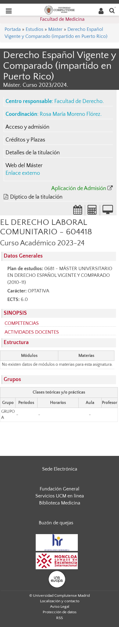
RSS (59, 618)
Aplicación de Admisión (78, 188)
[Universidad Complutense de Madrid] (59, 9)
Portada (13, 29)
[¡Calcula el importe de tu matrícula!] (92, 212)
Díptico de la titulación (36, 197)
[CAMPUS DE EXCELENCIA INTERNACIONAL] (57, 560)
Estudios (34, 29)
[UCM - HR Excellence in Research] (57, 542)
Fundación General (59, 489)
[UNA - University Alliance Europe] (57, 579)
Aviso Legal (59, 606)
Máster (55, 29)
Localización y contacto (59, 601)
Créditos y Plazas (25, 140)
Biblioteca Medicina (59, 503)
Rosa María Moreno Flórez (70, 114)
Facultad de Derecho (78, 101)
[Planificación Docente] (77, 212)
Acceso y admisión (27, 127)
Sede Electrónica (59, 469)
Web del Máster (23, 166)
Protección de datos (60, 612)
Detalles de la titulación (32, 153)
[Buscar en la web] (112, 10)
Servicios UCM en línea (59, 496)
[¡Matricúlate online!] (108, 212)
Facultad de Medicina (62, 19)
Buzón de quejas (56, 523)
